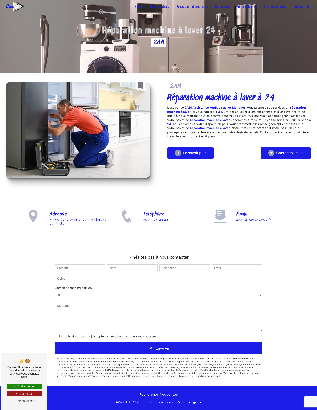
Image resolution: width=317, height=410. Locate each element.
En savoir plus (194, 153)
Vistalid (124, 402)
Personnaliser (24, 400)
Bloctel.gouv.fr (148, 376)
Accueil (139, 6)
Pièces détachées (247, 6)
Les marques (222, 6)
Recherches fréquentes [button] (158, 394)
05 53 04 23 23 (155, 219)
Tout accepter (26, 386)
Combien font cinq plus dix (73, 288)
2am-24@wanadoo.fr (253, 219)
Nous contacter (302, 6)
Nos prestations (159, 6)
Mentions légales (189, 402)
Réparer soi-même (275, 6)
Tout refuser (26, 393)
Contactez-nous (289, 153)
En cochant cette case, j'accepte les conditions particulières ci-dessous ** (110, 336)
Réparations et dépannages (192, 6)
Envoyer (163, 348)
